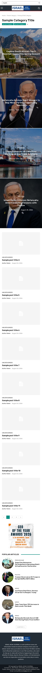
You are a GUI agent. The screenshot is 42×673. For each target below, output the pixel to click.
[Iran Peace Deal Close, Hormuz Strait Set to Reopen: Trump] (7, 590)
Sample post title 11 (11, 506)
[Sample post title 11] (21, 489)
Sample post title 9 (10, 435)
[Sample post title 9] (21, 419)
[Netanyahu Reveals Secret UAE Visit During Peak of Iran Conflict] (7, 618)
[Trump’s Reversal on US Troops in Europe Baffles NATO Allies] (7, 577)
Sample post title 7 (10, 365)
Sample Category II (20, 24)
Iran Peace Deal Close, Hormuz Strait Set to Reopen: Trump (26, 591)
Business (21, 148)
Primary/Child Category (24, 15)
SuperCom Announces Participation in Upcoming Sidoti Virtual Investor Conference (27, 564)
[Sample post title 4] (21, 243)
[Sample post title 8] (21, 384)
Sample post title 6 (10, 330)
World (17, 588)
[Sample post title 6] (21, 313)
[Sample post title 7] (21, 349)
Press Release (19, 560)
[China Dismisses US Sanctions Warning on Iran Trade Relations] (21, 153)
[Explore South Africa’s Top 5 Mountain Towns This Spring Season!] (21, 53)
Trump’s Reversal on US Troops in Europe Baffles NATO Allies (27, 578)
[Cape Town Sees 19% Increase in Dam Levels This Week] (7, 604)
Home (4, 15)
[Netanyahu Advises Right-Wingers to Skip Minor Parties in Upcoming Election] (21, 103)
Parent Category (11, 15)
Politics (21, 96)
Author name (6, 263)
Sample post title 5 (10, 295)
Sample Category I (8, 24)
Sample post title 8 (11, 400)
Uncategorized (7, 257)
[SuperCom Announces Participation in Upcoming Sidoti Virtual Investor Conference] (7, 563)
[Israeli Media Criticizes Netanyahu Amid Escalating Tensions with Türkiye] (21, 203)
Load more (20, 627)
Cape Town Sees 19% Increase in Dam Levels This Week (27, 605)
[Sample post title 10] (21, 454)
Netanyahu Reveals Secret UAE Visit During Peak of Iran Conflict (27, 619)
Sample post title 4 (11, 260)
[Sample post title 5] (21, 278)
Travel (21, 48)
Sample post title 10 (11, 470)
